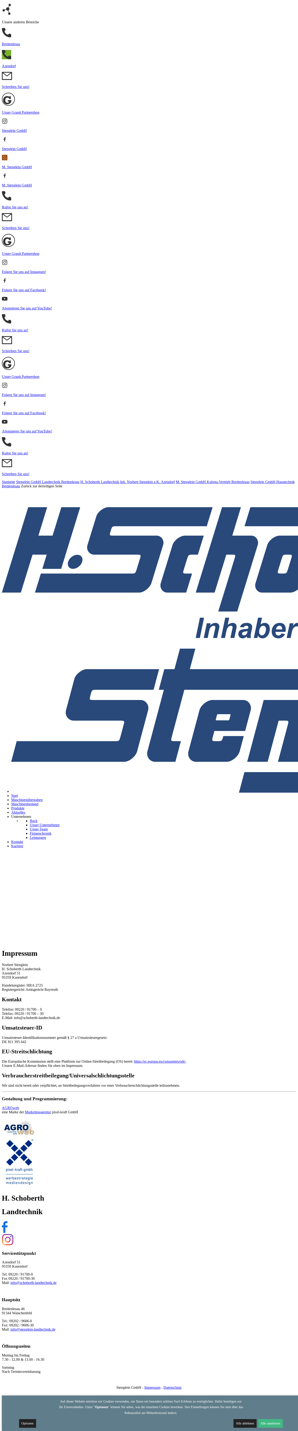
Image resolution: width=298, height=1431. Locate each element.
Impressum (152, 1387)
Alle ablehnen (245, 1423)
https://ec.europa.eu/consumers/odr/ (160, 1061)
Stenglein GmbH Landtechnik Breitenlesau (47, 482)
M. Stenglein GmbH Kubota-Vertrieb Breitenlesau (213, 482)
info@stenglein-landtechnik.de (32, 1329)
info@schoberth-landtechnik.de (33, 1283)
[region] (149, 898)
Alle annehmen (270, 1423)
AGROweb (10, 1108)
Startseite (8, 482)
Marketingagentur (38, 1112)
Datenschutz (172, 1387)
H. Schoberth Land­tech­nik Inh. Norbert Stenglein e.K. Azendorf (127, 482)
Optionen (27, 1423)
